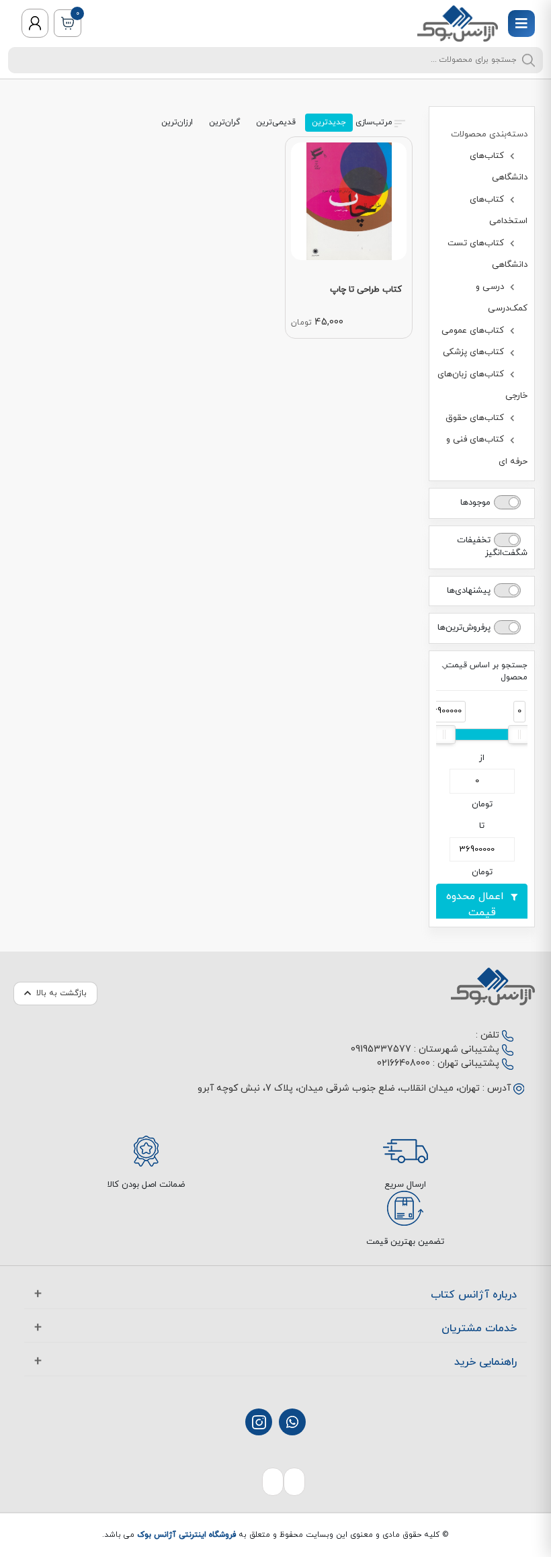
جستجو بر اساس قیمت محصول (486, 671)
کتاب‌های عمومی (474, 331)
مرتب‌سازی (373, 122)
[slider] (519, 734)
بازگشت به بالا (61, 993)
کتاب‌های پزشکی (475, 352)
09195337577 (381, 1049)
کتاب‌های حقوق (476, 418)
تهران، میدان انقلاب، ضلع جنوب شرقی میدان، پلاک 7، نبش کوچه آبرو (339, 1088)
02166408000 (403, 1063)
